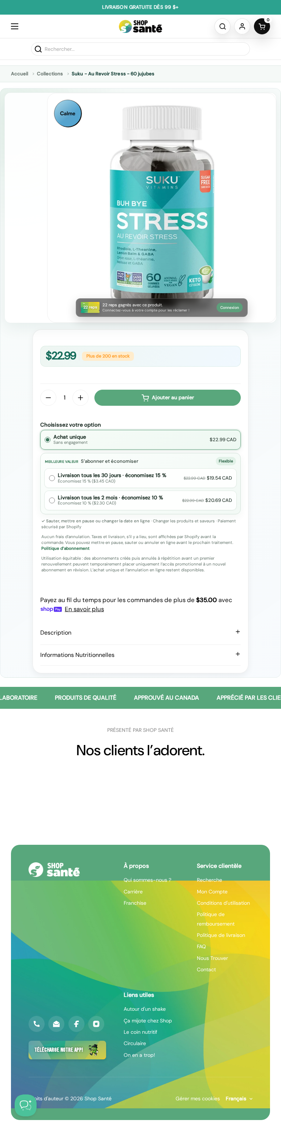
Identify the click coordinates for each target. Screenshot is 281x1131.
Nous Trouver (212, 958)
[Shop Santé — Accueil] (54, 869)
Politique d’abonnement (65, 548)
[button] (222, 26)
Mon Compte (212, 891)
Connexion (229, 307)
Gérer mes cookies (198, 1098)
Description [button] (55, 632)
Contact (206, 969)
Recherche (209, 880)
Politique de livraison (221, 935)
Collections (50, 74)
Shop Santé (98, 1098)
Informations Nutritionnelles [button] (77, 655)
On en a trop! (139, 1055)
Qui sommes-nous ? (147, 880)
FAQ (201, 946)
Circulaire (135, 1043)
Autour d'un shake (145, 1009)
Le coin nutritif (140, 1032)
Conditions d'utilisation (223, 903)
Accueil (19, 74)
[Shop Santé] (140, 26)
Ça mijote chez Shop (148, 1020)
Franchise (135, 903)
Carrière (133, 891)
